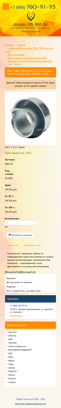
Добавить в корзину (21, 235)
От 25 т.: (9, 196)
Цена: (8, 185)
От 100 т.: (10, 207)
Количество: (12, 218)
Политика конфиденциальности (30, 404)
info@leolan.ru (16, 316)
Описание (12, 245)
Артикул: (10, 159)
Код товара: (9, 172)
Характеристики (32, 245)
